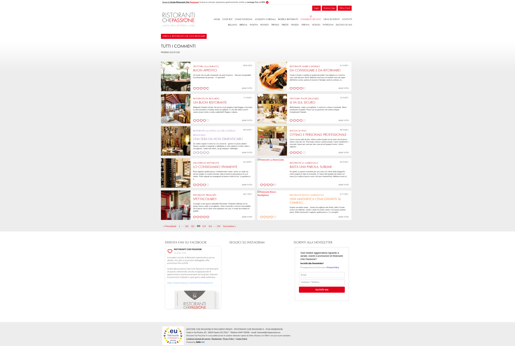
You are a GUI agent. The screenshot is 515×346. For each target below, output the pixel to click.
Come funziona (243, 19)
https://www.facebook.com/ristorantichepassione (190, 283)
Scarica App (329, 8)
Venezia (295, 25)
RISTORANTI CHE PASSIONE (188, 249)
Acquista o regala (265, 19)
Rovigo (264, 25)
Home (217, 19)
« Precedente (169, 226)
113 (204, 226)
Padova (254, 25)
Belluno (232, 25)
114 (210, 226)
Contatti (347, 19)
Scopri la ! (180, 2)
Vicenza (316, 25)
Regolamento (216, 339)
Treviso (275, 25)
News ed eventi (331, 19)
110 (186, 226)
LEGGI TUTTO (247, 88)
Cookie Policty (241, 339)
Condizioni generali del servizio (198, 339)
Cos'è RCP (227, 19)
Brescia (243, 25)
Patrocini (328, 25)
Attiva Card (344, 8)
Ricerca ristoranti (288, 19)
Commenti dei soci (311, 19)
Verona (305, 25)
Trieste (285, 25)
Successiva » (229, 226)
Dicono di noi (344, 25)
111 (192, 226)
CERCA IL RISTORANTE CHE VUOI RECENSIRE (184, 36)
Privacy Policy (228, 339)
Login (316, 8)
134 (218, 226)
